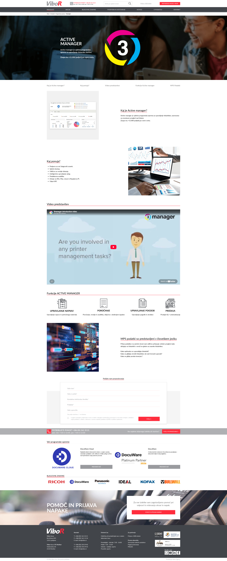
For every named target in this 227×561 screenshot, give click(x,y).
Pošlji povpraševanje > (171, 431)
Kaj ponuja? (84, 85)
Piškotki (130, 547)
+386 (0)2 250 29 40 (81, 544)
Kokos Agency (176, 559)
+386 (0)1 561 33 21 (91, 3)
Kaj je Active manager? (55, 85)
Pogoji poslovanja (133, 544)
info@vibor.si (82, 540)
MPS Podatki (175, 85)
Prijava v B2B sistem (134, 536)
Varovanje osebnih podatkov (137, 542)
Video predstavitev (112, 85)
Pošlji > (149, 419)
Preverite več (96, 467)
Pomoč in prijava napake (153, 512)
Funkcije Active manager (145, 85)
